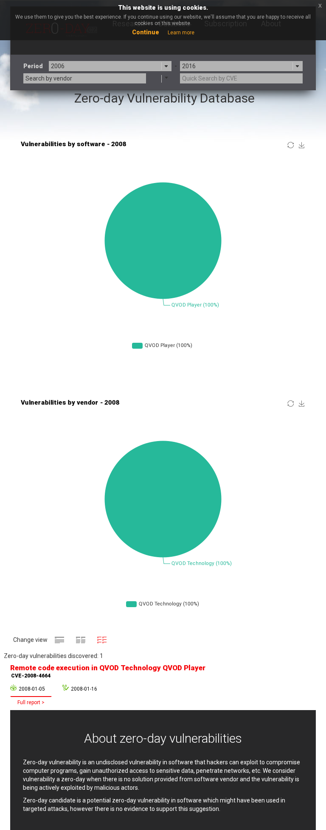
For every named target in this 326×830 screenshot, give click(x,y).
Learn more (181, 33)
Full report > (31, 702)
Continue (145, 32)
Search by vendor (48, 78)
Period (33, 66)
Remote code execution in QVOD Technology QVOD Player (107, 671)
